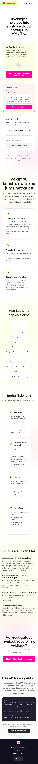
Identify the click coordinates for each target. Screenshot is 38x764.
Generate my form (19, 107)
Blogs (19, 750)
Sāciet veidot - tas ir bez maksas (19, 659)
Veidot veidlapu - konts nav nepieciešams (19, 74)
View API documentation (19, 731)
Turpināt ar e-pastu (18, 146)
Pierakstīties (28, 3)
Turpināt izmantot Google (20, 130)
